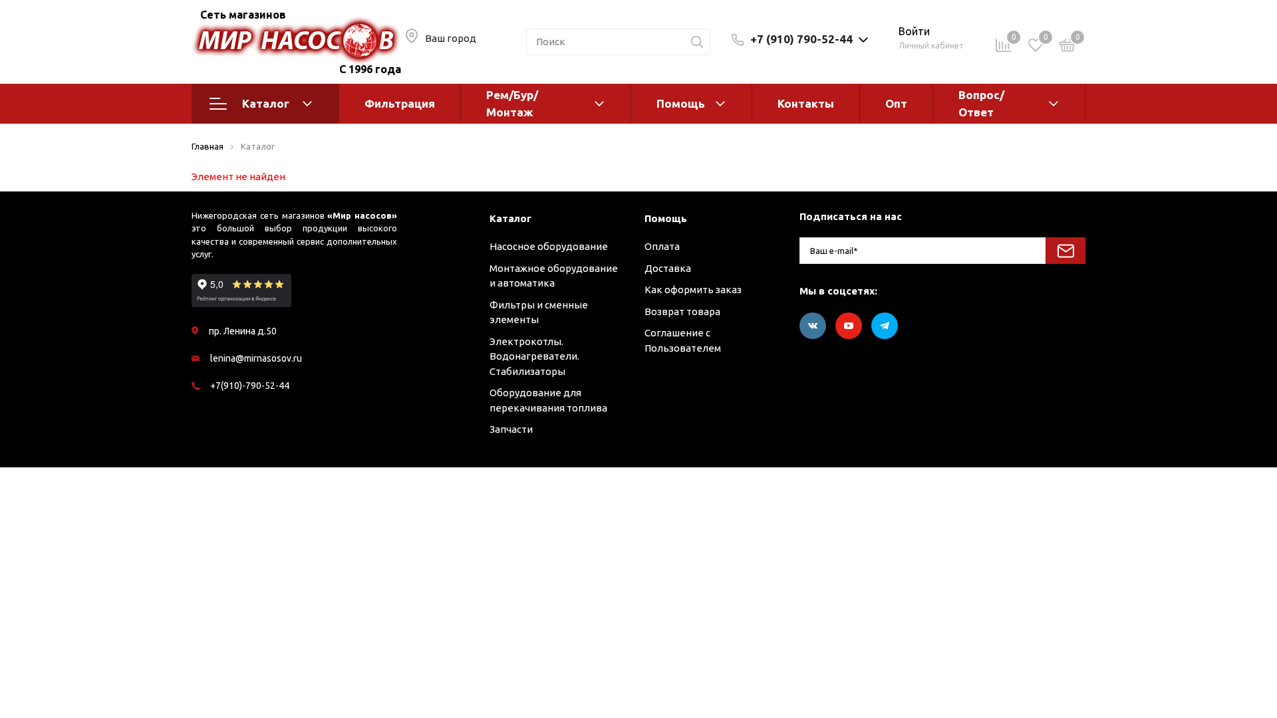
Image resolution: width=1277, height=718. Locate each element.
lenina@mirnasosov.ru (256, 358)
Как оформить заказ (693, 289)
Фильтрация (399, 103)
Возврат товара (682, 311)
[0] (1067, 48)
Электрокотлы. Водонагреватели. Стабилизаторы (534, 356)
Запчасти (511, 429)
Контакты (806, 103)
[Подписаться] (1065, 250)
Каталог (265, 103)
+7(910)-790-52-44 (249, 385)
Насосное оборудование (549, 246)
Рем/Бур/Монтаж (512, 103)
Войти (914, 31)
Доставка (667, 268)
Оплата (662, 246)
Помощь (680, 103)
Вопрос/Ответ (981, 103)
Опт (896, 103)
